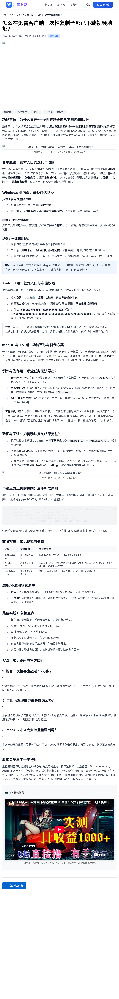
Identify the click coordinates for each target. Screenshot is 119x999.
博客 (88, 4)
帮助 (75, 4)
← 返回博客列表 (14, 885)
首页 (49, 4)
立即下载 (104, 4)
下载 (62, 4)
